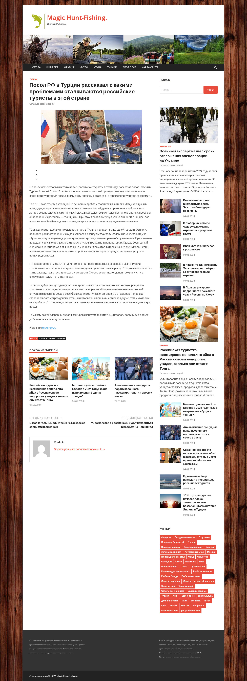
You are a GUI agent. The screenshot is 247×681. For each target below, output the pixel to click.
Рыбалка (52, 67)
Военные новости (170, 547)
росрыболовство (190, 610)
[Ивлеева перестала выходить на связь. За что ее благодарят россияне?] (170, 212)
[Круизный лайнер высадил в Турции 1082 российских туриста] (170, 487)
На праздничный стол (173, 556)
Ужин (175, 595)
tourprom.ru (49, 327)
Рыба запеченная (202, 571)
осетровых (198, 605)
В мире (191, 542)
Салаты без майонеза (172, 591)
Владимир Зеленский (172, 542)
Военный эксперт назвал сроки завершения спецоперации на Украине (187, 155)
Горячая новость (193, 547)
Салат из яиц (168, 586)
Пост (201, 561)
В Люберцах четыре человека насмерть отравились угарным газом (197, 228)
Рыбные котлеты (190, 576)
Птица (184, 566)
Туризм (112, 67)
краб (163, 605)
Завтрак (210, 547)
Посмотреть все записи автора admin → (79, 449)
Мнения (211, 551)
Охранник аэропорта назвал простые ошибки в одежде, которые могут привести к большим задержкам (199, 456)
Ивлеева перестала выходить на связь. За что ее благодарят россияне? (197, 205)
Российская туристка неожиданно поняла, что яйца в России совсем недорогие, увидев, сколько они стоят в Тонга (48, 392)
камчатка (195, 600)
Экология (129, 67)
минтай (185, 605)
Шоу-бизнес (188, 595)
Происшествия (169, 566)
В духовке (204, 537)
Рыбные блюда (169, 576)
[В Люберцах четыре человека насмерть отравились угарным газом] (170, 234)
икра (184, 600)
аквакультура (205, 595)
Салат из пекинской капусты (198, 581)
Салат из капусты (170, 581)
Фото (84, 67)
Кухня (97, 67)
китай (207, 600)
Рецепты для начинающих (175, 571)
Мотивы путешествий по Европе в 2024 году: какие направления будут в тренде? (89, 390)
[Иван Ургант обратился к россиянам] (170, 257)
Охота (36, 67)
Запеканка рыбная (171, 551)
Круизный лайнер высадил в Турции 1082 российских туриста (198, 479)
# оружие (166, 537)
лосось (174, 605)
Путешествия (47, 338)
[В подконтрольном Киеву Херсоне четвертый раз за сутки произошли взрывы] (170, 276)
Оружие (69, 67)
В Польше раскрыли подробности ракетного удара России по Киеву (199, 291)
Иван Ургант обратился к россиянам (198, 247)
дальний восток (169, 600)
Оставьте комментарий (41, 103)
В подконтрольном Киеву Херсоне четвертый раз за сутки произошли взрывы (200, 270)
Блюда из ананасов (185, 537)
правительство (169, 610)
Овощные (166, 561)
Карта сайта (150, 67)
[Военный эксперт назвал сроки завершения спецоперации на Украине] (189, 143)
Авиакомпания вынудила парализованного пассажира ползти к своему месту (133, 390)
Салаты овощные (197, 591)
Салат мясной (185, 586)
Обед (191, 556)
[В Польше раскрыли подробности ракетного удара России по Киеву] (170, 299)
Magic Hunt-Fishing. (77, 17)
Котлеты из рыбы (194, 551)
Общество (202, 556)
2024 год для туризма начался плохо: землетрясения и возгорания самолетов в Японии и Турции (199, 502)
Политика (190, 561)
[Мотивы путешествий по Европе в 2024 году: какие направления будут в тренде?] (91, 381)
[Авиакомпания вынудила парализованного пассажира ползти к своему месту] (134, 381)
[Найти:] (189, 90)
